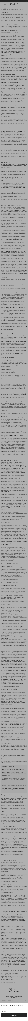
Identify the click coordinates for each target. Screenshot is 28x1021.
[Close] (26, 1005)
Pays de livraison (5, 1009)
